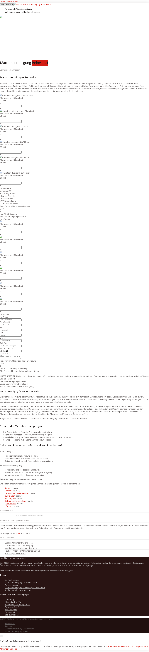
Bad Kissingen (11, 609)
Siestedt (8, 488)
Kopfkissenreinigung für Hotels (18, 590)
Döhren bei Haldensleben (16, 501)
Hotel (18, 533)
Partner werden (11, 585)
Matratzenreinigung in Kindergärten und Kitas (25, 587)
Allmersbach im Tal (13, 602)
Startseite (4, 70)
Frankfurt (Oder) (12, 607)
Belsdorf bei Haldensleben (16, 493)
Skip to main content (9, 1)
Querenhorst (10, 503)
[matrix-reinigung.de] (32, 4)
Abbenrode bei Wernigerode (17, 604)
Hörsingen (9, 506)
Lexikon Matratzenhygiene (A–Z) (19, 543)
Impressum (10, 623)
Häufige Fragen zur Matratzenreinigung (22, 551)
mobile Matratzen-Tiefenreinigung (89, 563)
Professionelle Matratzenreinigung (18, 9)
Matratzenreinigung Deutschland (19, 628)
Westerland (10, 612)
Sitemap (8, 626)
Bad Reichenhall (12, 615)
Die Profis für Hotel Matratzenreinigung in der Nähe (30, 619)
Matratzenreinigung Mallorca (17, 631)
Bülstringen (10, 496)
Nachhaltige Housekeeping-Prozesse (21, 548)
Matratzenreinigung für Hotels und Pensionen (22, 12)
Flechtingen (10, 498)
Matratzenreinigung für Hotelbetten (21, 582)
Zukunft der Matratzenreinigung (19, 545)
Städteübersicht (12, 580)
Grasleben (9, 490)
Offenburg (9, 599)
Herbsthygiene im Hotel (15, 553)
